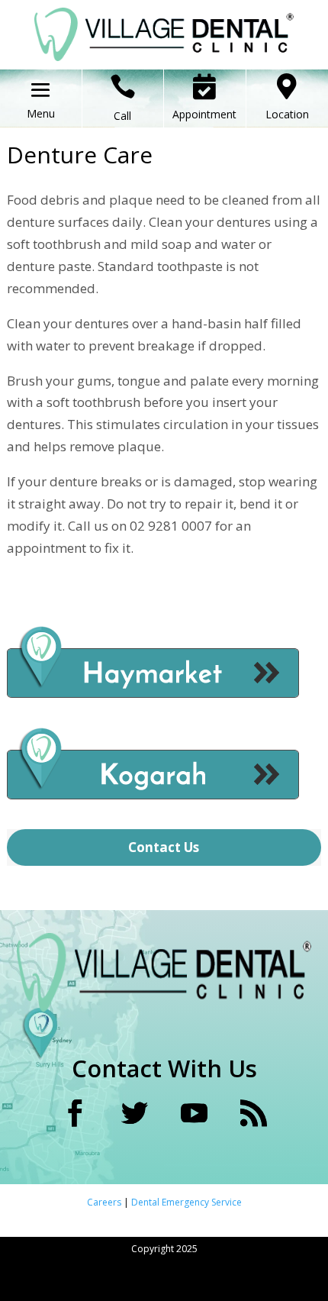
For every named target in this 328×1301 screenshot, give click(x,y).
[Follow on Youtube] (193, 1113)
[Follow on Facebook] (74, 1113)
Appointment (204, 114)
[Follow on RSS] (253, 1113)
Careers (105, 1202)
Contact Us (163, 847)
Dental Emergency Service (186, 1202)
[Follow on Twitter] (134, 1113)
